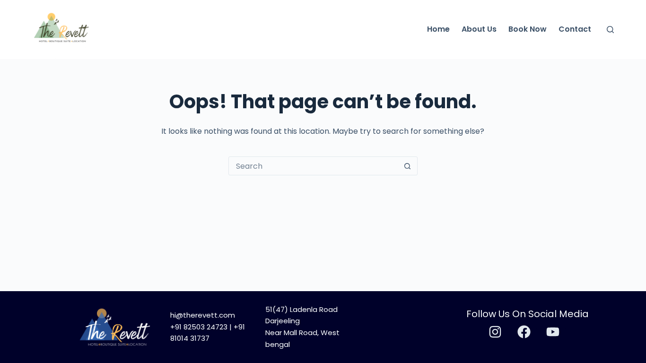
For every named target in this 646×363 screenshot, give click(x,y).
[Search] (610, 29)
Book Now (527, 29)
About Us (479, 29)
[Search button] (407, 165)
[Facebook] (524, 332)
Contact (575, 29)
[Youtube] (553, 332)
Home (438, 29)
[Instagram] (495, 332)
